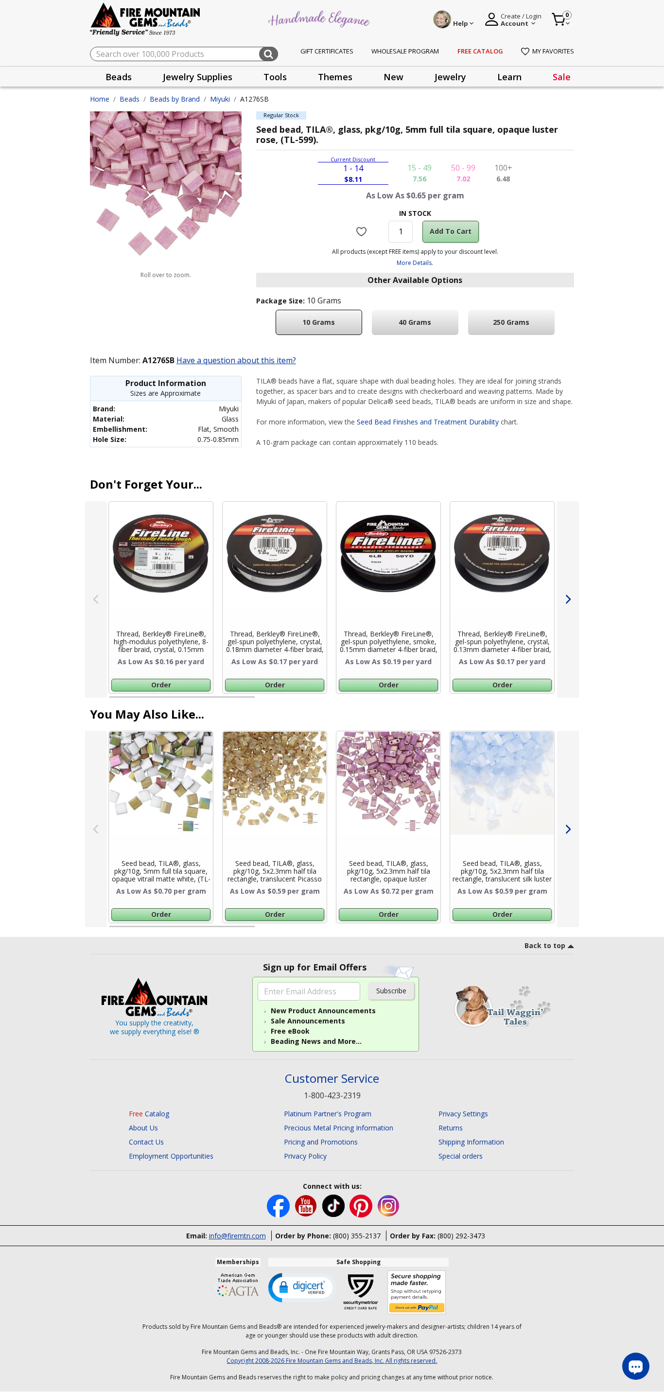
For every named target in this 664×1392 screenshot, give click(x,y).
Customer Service (332, 1079)
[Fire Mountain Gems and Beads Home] (145, 18)
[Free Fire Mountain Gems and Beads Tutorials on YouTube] (307, 1205)
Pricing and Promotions (321, 1141)
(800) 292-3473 (461, 1235)
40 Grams (415, 322)
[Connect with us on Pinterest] (361, 1205)
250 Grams (511, 322)
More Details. (415, 263)
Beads (130, 99)
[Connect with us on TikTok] (334, 1205)
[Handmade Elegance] (320, 18)
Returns (450, 1127)
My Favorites (553, 51)
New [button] (393, 77)
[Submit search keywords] (268, 54)
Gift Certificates (326, 51)
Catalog (149, 1113)
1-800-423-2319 (332, 1095)
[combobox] (184, 54)
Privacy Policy (305, 1156)
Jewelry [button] (450, 77)
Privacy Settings (463, 1113)
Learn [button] (509, 77)
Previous (96, 599)
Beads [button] (118, 77)
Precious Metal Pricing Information (338, 1127)
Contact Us (146, 1141)
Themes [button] (335, 77)
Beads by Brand (175, 99)
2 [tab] (264, 701)
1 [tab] (114, 701)
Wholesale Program (405, 51)
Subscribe (391, 990)
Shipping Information (471, 1141)
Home (99, 99)
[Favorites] (362, 231)
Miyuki (220, 99)
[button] (302, 1287)
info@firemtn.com (237, 1235)
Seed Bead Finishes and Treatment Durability (428, 421)
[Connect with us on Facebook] (279, 1205)
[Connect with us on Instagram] (388, 1205)
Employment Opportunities (171, 1156)
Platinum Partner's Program (327, 1113)
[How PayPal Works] (417, 1292)
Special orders (460, 1156)
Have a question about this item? (236, 360)
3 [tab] (414, 701)
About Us (143, 1127)
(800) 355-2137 (357, 1235)
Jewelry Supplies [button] (197, 77)
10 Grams (318, 322)
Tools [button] (275, 77)
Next (568, 599)
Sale (562, 77)
